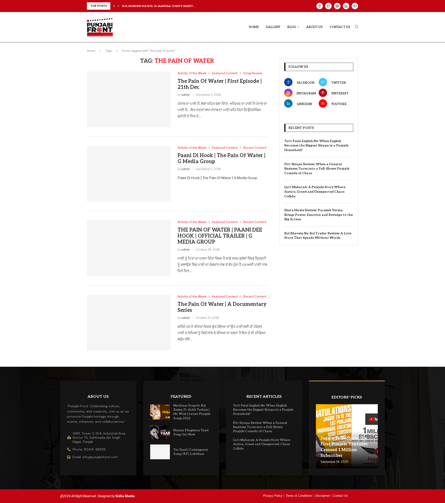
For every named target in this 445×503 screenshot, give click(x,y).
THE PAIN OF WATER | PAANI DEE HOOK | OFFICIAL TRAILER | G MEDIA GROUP (220, 236)
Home (254, 27)
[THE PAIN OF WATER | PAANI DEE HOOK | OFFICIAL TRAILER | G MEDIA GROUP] (129, 248)
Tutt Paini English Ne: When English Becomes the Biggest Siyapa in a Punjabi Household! (316, 145)
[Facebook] (319, 6)
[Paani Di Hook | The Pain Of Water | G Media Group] (129, 174)
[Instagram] (337, 6)
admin (185, 94)
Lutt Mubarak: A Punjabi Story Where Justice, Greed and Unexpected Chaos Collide (314, 191)
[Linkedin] (346, 6)
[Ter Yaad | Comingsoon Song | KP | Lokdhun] (160, 451)
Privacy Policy (273, 495)
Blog (291, 27)
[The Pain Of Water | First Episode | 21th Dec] (129, 99)
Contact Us (340, 27)
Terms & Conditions (299, 495)
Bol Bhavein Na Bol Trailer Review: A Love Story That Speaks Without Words (317, 235)
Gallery (273, 27)
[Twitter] (328, 6)
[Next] (118, 6)
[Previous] (114, 6)
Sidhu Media (125, 496)
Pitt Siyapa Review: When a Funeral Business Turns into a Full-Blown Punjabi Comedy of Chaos (316, 168)
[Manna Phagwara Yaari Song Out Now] (160, 432)
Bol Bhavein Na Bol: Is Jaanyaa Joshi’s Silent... (158, 6)
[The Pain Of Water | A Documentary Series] (129, 322)
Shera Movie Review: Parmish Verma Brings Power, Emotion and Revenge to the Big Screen (318, 214)
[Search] (356, 27)
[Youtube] (355, 6)
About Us (314, 27)
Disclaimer (322, 495)
